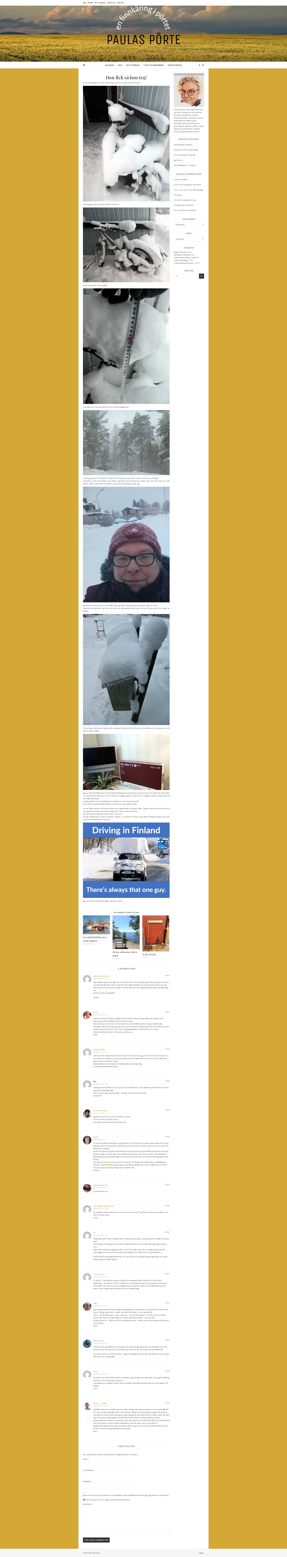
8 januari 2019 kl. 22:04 (100, 1209)
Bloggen (109, 65)
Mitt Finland (100, 3)
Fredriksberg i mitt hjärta (191, 185)
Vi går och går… (149, 954)
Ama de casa (98, 1341)
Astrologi (111, 3)
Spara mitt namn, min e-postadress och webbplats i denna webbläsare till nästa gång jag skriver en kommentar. (126, 1495)
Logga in (201, 1553)
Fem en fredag (175, 65)
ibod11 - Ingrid (100, 1403)
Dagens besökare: (181, 252)
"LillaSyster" (99, 1274)
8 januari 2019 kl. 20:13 (100, 1052)
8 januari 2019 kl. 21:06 (100, 1084)
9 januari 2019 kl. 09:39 (100, 1374)
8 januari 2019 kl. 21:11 (100, 1113)
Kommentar (87, 1504)
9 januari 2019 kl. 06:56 (100, 1306)
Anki (95, 1303)
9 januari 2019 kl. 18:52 (100, 1406)
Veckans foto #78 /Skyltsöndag (186, 150)
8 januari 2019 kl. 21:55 (100, 1188)
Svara (167, 976)
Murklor (184, 179)
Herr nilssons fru (101, 976)
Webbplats (87, 1481)
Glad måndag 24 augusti (183, 144)
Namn (86, 1459)
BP (94, 1232)
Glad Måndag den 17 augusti (185, 165)
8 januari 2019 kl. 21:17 (100, 1139)
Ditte (95, 1012)
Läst (120, 65)
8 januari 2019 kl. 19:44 (100, 978)
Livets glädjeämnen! (154, 65)
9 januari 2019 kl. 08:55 (100, 1343)
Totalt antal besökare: (182, 257)
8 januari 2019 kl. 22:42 (100, 1235)
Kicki (95, 1371)
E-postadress (89, 1470)
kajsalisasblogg (100, 1185)
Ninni (95, 1137)
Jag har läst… (179, 160)
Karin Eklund (99, 1049)
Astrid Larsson (100, 1110)
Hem (84, 3)
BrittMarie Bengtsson (103, 1206)
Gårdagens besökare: (182, 255)
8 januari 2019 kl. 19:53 (100, 1015)
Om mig (90, 3)
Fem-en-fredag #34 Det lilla (184, 155)
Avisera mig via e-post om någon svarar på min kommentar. (107, 1500)
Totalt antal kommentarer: (184, 263)
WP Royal (96, 1553)
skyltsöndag (133, 65)
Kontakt (120, 3)
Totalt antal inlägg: (181, 260)
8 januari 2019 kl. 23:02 (100, 1277)
